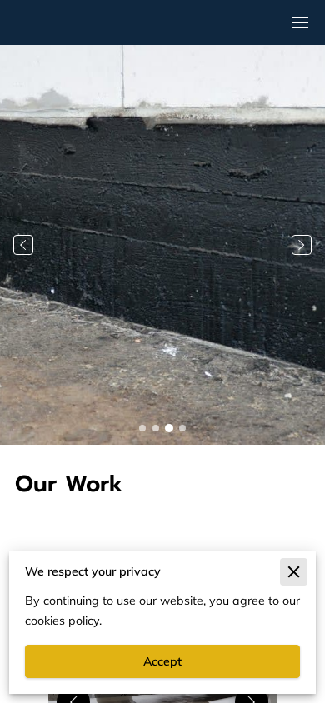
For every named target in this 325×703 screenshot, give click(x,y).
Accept (162, 661)
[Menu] (300, 22)
